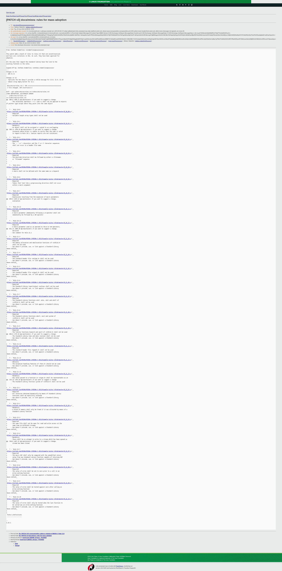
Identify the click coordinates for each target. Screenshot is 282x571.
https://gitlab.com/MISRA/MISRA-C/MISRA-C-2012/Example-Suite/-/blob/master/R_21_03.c (39, 238)
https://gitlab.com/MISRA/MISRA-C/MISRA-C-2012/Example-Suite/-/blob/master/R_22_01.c (39, 389)
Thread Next (31, 16)
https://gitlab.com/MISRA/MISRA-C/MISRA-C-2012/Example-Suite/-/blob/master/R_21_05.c (39, 268)
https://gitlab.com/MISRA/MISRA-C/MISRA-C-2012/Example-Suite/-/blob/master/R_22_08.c (39, 467)
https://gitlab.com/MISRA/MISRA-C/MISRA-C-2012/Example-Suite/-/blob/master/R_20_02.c (39, 139)
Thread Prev (23, 16)
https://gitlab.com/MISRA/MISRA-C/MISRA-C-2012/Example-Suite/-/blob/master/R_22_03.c (39, 419)
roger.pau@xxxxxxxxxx (115, 41)
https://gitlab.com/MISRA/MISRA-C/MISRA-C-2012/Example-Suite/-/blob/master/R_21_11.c (39, 346)
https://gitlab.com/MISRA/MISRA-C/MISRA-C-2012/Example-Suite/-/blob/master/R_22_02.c (39, 405)
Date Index (39, 16)
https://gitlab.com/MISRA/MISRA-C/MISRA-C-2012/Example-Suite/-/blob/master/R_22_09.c (39, 483)
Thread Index (47, 16)
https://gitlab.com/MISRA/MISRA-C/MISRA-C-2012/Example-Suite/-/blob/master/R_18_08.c (39, 111)
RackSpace (119, 566)
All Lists (12, 12)
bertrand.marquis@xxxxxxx (98, 41)
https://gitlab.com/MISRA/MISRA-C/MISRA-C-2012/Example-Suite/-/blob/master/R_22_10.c (39, 499)
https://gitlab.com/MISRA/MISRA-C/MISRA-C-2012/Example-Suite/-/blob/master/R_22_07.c (39, 451)
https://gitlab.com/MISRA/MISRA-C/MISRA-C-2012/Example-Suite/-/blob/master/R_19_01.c (39, 123)
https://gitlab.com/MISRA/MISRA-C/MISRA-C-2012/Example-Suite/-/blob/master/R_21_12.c (39, 360)
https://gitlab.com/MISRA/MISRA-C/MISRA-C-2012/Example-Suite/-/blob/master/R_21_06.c (39, 282)
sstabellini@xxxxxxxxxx (34, 41)
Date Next (16, 16)
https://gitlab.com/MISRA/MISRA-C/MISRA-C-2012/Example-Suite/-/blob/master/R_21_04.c (39, 254)
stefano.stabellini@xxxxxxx (34, 27)
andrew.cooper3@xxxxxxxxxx (52, 41)
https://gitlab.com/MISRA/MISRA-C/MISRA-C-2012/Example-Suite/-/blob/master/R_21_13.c (39, 374)
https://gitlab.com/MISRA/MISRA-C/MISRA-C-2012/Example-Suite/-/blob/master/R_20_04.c (39, 167)
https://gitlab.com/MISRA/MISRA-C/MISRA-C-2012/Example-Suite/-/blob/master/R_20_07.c (39, 193)
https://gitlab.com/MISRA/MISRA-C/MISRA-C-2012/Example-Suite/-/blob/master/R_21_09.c (39, 328)
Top (7, 12)
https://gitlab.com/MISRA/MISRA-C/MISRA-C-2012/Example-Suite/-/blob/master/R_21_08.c (39, 312)
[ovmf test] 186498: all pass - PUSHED (34, 537)
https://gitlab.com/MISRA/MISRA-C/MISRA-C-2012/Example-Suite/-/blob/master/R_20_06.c (39, 179)
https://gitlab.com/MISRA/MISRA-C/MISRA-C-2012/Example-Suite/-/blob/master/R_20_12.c (39, 223)
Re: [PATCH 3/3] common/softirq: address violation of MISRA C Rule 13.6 (41, 533)
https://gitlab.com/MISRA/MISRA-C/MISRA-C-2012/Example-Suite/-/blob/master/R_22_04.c (39, 435)
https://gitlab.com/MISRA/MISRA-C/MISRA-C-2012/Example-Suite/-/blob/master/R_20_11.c (39, 209)
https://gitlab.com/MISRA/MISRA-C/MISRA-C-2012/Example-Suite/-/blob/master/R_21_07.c (39, 296)
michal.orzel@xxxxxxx (81, 41)
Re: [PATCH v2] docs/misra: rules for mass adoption (35, 535)
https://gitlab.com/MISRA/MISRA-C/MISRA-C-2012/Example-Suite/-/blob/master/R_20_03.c (39, 153)
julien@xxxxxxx (67, 41)
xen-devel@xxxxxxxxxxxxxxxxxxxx (23, 25)
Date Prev (9, 16)
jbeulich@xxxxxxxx (19, 41)
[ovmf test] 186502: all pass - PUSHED (32, 539)
